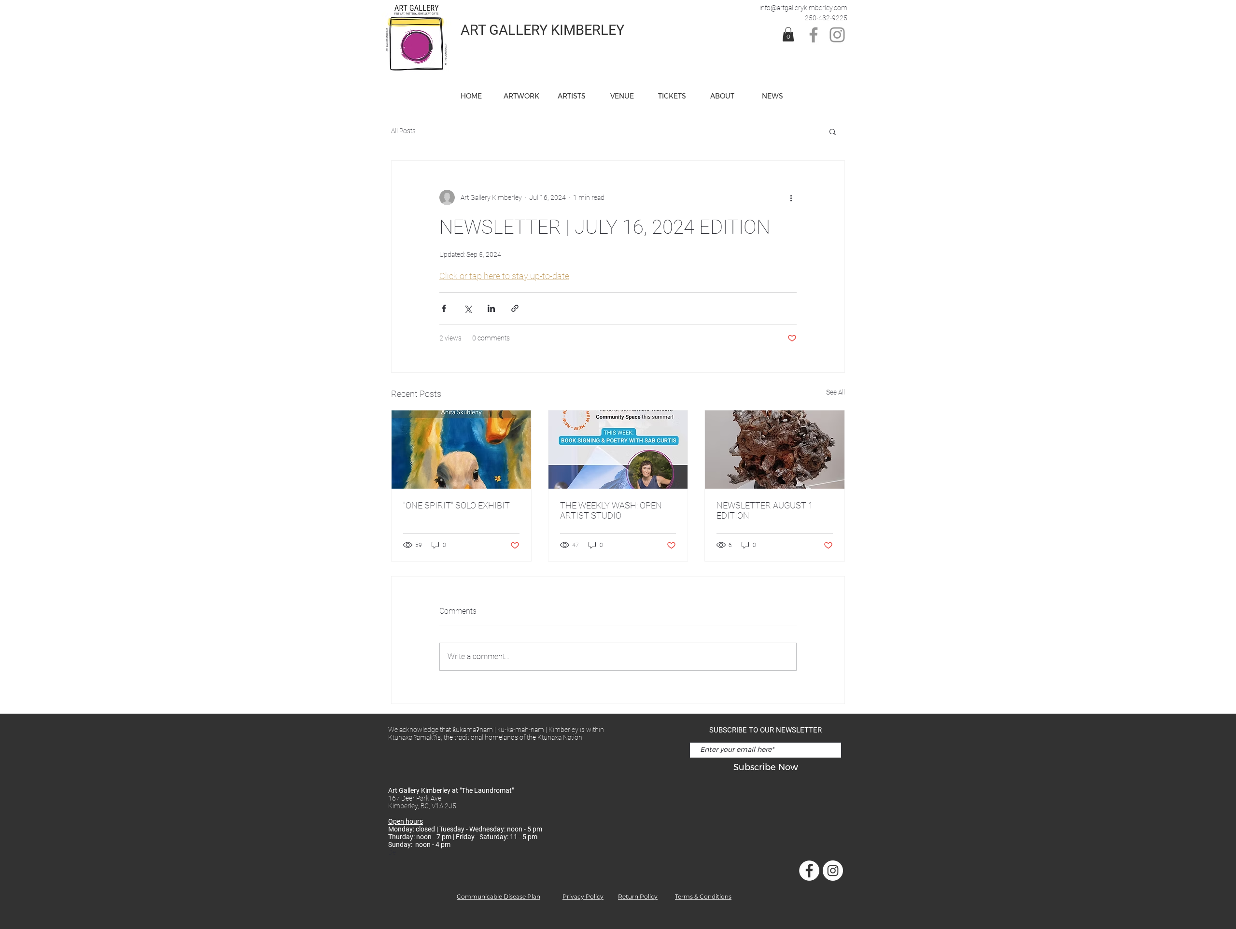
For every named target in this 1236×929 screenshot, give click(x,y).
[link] (788, 34)
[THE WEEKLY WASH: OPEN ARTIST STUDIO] (618, 449)
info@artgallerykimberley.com (803, 8)
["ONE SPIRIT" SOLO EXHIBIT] (461, 449)
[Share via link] (515, 308)
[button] (622, 96)
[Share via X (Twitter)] (467, 308)
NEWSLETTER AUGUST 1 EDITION (764, 510)
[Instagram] (837, 35)
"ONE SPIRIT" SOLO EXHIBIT (456, 505)
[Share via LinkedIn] (491, 308)
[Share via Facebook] (444, 308)
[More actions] (791, 197)
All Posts (403, 131)
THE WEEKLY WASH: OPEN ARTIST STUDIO (611, 510)
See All (835, 392)
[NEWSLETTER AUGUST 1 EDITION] (774, 449)
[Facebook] (813, 35)
